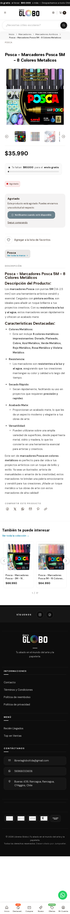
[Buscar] (63, 25)
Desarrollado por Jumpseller (51, 843)
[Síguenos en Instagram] (40, 614)
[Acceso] (53, 12)
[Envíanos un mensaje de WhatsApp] (62, 895)
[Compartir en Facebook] (7, 509)
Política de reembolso (17, 697)
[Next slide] (62, 136)
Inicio (11, 34)
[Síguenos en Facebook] (49, 614)
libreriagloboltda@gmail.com (31, 760)
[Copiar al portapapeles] (45, 509)
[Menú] (5, 12)
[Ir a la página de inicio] (29, 12)
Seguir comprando (18, 223)
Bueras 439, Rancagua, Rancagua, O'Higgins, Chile (34, 783)
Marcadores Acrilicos (46, 34)
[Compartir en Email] (30, 509)
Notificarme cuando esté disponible (33, 215)
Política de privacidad (17, 704)
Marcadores (24, 34)
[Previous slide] (7, 136)
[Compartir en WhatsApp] (22, 509)
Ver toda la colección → (15, 535)
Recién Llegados (13, 728)
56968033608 (23, 771)
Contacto (10, 682)
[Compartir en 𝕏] (15, 509)
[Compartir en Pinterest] (38, 509)
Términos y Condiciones (18, 689)
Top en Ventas (13, 735)
